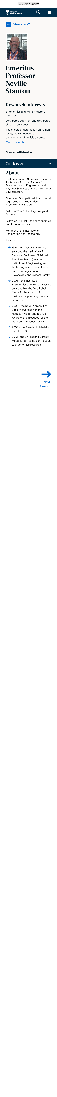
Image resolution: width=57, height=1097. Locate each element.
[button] (28, 163)
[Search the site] (38, 12)
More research (15, 142)
